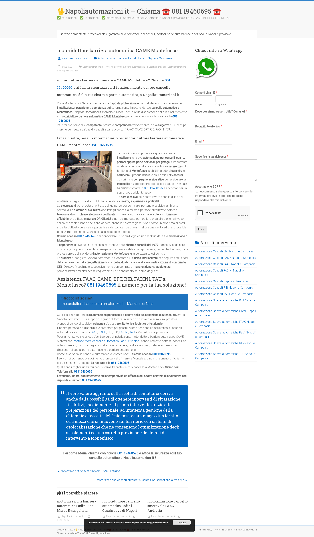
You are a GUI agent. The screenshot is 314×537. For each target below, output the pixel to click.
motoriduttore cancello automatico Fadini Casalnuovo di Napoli (121, 505)
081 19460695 (102, 144)
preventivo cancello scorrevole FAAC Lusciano (88, 471)
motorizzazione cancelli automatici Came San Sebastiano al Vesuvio (142, 480)
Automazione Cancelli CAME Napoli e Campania (225, 258)
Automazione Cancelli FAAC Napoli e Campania (225, 264)
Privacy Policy (205, 529)
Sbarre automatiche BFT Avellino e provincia (103, 67)
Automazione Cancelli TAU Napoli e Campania (224, 294)
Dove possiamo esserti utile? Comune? (221, 111)
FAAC (93, 332)
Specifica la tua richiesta (211, 156)
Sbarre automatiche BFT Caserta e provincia (145, 67)
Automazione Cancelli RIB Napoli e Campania (224, 287)
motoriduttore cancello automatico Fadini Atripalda (106, 341)
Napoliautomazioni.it (74, 58)
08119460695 (161, 354)
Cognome (221, 104)
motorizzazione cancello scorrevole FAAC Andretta (167, 505)
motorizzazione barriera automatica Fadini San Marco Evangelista (76, 505)
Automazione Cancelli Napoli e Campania (221, 281)
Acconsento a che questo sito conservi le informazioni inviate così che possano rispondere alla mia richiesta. (224, 196)
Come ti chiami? (206, 92)
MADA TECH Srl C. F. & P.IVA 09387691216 (236, 529)
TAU (132, 332)
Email (199, 141)
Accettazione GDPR (208, 186)
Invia (201, 229)
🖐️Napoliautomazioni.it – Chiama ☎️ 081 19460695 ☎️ (139, 11)
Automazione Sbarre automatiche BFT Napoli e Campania (135, 58)
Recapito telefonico (208, 126)
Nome (198, 104)
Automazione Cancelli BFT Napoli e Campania (224, 251)
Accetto (182, 522)
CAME (102, 332)
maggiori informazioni (157, 522)
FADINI (123, 332)
